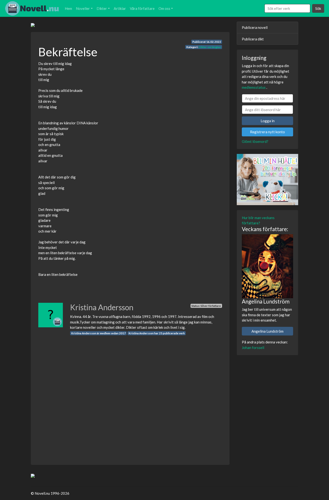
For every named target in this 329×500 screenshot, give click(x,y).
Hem (68, 8)
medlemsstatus (254, 87)
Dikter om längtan (210, 47)
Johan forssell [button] (253, 347)
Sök (318, 8)
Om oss (164, 8)
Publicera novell (255, 27)
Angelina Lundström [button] (267, 331)
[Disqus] (130, 395)
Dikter (102, 8)
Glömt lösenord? (255, 141)
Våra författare (142, 8)
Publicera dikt (253, 39)
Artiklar (120, 8)
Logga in (268, 121)
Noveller (83, 8)
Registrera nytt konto (267, 132)
